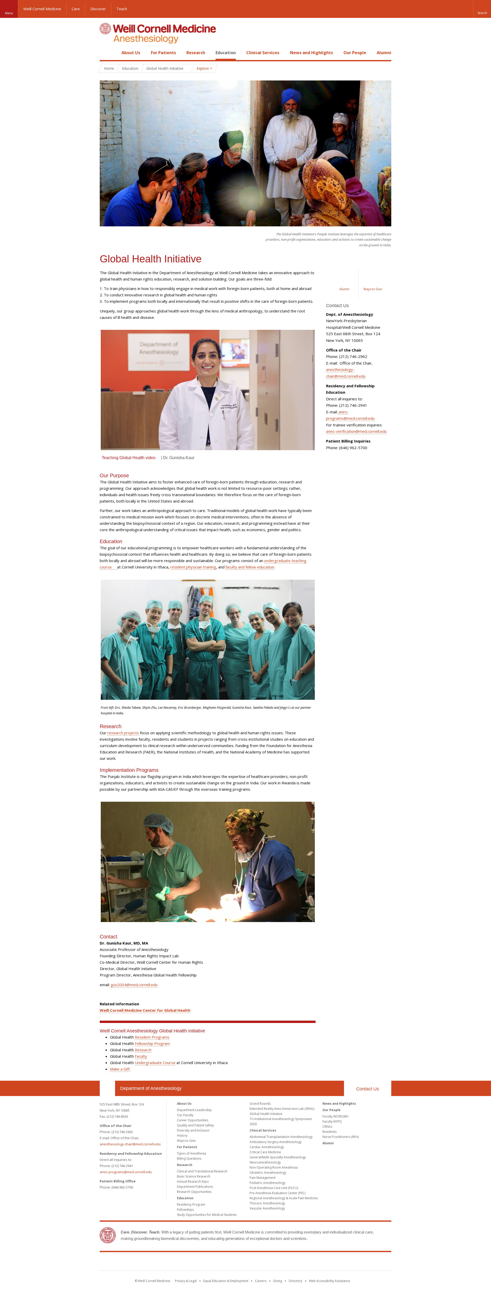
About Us (130, 52)
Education (226, 52)
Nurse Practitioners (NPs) (340, 1137)
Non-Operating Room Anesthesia (274, 1167)
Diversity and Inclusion (193, 1130)
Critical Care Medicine (265, 1152)
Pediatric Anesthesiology (267, 1183)
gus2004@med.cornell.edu (134, 984)
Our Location (107, 1088)
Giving (277, 1281)
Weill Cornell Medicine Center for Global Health (145, 1010)
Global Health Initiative (266, 1114)
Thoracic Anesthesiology (267, 1203)
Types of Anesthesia (191, 1153)
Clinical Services (262, 52)
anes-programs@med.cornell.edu (126, 1172)
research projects (123, 732)
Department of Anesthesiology (151, 1088)
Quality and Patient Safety (195, 1125)
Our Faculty (185, 1115)
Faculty (141, 1056)
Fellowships (185, 1209)
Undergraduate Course (155, 1062)
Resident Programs (152, 1037)
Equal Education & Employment (225, 1281)
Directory (295, 1281)
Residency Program (191, 1204)
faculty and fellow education (250, 566)
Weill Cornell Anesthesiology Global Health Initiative (152, 1030)
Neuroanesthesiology (265, 1162)
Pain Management (262, 1177)
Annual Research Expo (193, 1181)
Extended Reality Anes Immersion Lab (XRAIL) (282, 1108)
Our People (354, 52)
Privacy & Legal (186, 1281)
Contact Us (367, 1088)
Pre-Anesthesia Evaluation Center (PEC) (277, 1193)
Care (76, 8)
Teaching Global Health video (128, 458)
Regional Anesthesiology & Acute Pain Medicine (284, 1198)
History (182, 1135)
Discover (98, 8)
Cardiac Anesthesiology (267, 1147)
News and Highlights (311, 52)
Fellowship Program (152, 1043)
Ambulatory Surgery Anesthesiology (276, 1142)
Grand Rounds (260, 1103)
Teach (121, 8)
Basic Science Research (193, 1176)
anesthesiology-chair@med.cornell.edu (130, 1144)
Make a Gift (120, 1068)
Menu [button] (9, 13)
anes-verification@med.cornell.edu (356, 431)
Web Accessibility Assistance (329, 1281)
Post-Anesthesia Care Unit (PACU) (274, 1188)
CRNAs (327, 1126)
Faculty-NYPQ (332, 1121)
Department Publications (195, 1186)
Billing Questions (189, 1158)
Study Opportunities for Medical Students (207, 1215)
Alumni (384, 52)
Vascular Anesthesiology (267, 1208)
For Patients (163, 52)
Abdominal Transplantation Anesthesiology (281, 1137)
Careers (260, 1281)
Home (105, 53)
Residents (329, 1131)
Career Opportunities (192, 1120)
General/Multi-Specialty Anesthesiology (278, 1157)
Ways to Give (186, 1140)
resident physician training (193, 566)
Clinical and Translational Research (202, 1171)
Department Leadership (194, 1110)
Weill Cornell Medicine (42, 8)
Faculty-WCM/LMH (335, 1116)
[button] (482, 9)
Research (195, 52)
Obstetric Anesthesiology (268, 1172)
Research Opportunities (194, 1192)
